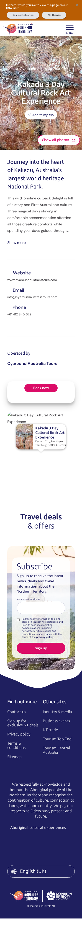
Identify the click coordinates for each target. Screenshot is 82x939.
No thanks (54, 15)
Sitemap (14, 756)
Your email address (28, 599)
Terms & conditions (16, 745)
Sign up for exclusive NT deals (22, 723)
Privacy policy (18, 734)
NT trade (50, 729)
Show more (16, 242)
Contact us (16, 711)
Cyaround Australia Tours (32, 363)
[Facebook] (17, 842)
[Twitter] (49, 842)
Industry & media (57, 711)
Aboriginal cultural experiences (38, 827)
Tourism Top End (57, 739)
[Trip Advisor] (46, 850)
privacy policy (45, 637)
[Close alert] (77, 5)
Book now (41, 388)
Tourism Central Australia (56, 750)
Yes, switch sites (23, 15)
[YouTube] (65, 842)
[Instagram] (33, 842)
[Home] (18, 28)
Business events (56, 721)
